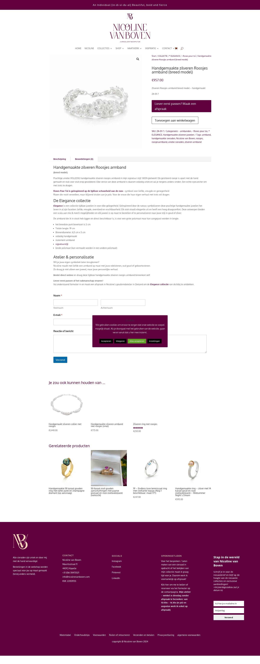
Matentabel (65, 635)
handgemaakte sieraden (163, 138)
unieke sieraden (176, 142)
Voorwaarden (99, 635)
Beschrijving (59, 159)
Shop (118, 48)
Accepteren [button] (106, 341)
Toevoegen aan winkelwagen (175, 120)
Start (154, 56)
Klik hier (165, 584)
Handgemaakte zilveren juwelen (178, 134)
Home (78, 48)
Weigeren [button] (120, 341)
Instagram (117, 561)
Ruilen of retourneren (119, 635)
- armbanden (185, 131)
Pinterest (116, 572)
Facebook (116, 566)
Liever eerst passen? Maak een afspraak (175, 106)
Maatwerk (133, 48)
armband (206, 134)
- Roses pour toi (189, 56)
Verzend (60, 359)
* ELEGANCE (174, 56)
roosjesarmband (159, 142)
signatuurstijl (62, 244)
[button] (138, 59)
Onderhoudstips (82, 635)
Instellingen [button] (154, 341)
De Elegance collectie (72, 200)
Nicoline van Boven (185, 138)
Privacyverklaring (166, 635)
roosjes (199, 138)
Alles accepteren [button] (137, 341)
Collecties (103, 48)
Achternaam (107, 308)
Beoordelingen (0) (84, 159)
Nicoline (89, 48)
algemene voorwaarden (188, 635)
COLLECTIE (162, 56)
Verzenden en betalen (143, 635)
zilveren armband (193, 142)
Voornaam (58, 308)
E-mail (57, 315)
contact (167, 48)
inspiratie (150, 48)
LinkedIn (116, 578)
